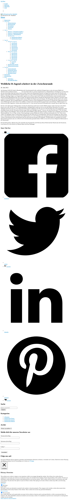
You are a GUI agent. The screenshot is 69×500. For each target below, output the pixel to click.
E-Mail (3, 446)
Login (5, 7)
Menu (3, 17)
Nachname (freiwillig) (6, 441)
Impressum (6, 5)
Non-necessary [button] (4, 491)
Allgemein (6, 417)
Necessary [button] (3, 483)
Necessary (5, 485)
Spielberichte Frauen (9, 418)
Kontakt (6, 3)
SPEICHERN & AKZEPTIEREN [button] (8, 498)
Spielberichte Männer (9, 421)
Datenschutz (7, 6)
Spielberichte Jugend (9, 420)
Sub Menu (3, 1)
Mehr (32, 461)
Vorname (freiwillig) (5, 436)
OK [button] (30, 461)
